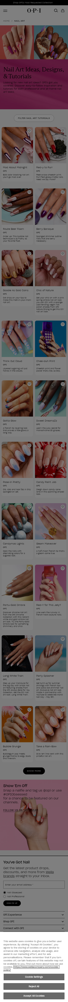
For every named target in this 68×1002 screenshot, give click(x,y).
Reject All (34, 986)
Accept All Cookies (34, 995)
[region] (34, 967)
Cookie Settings (34, 977)
